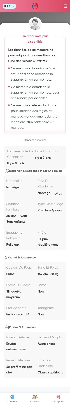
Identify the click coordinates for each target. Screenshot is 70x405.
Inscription (58, 401)
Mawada (35, 6)
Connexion (11, 401)
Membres (35, 401)
